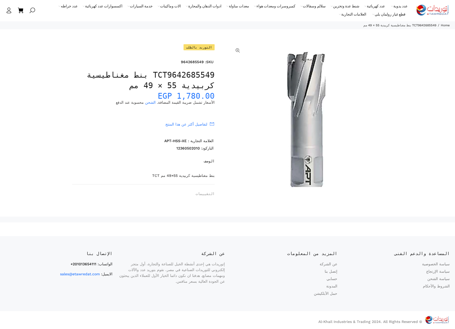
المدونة (331, 286)
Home (445, 25)
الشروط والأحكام (436, 286)
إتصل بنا (331, 271)
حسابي (332, 279)
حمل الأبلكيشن (325, 293)
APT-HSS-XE (175, 141)
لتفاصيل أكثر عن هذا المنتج (186, 124)
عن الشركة (328, 264)
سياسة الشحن (438, 279)
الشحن (150, 102)
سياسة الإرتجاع (438, 271)
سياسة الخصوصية (436, 264)
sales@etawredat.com (80, 274)
